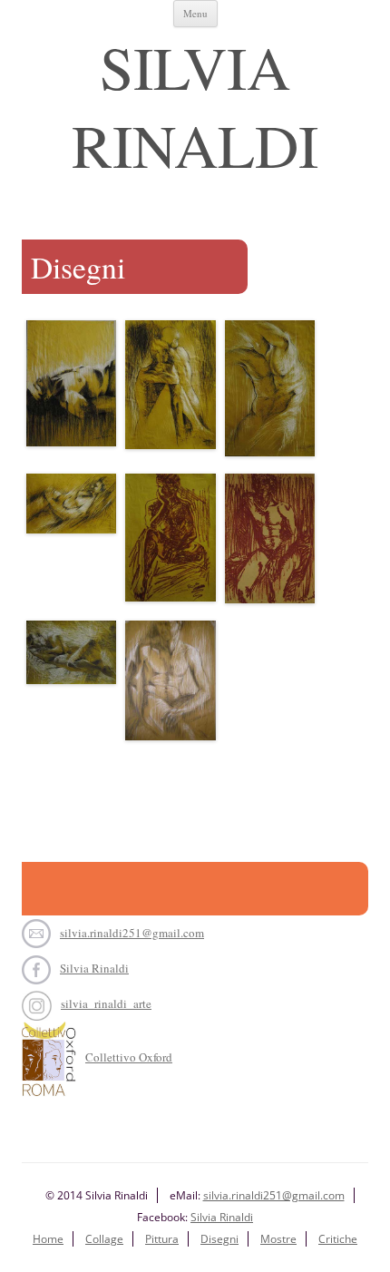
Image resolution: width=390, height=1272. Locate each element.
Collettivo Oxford (128, 1057)
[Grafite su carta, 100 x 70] (71, 387)
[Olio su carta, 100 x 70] (170, 542)
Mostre (278, 1239)
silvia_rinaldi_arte (106, 1003)
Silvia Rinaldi (195, 105)
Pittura (162, 1239)
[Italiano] (52, 31)
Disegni (219, 1239)
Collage (104, 1239)
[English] (105, 31)
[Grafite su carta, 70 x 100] (71, 656)
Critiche (337, 1239)
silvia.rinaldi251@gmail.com (132, 933)
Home (48, 1239)
